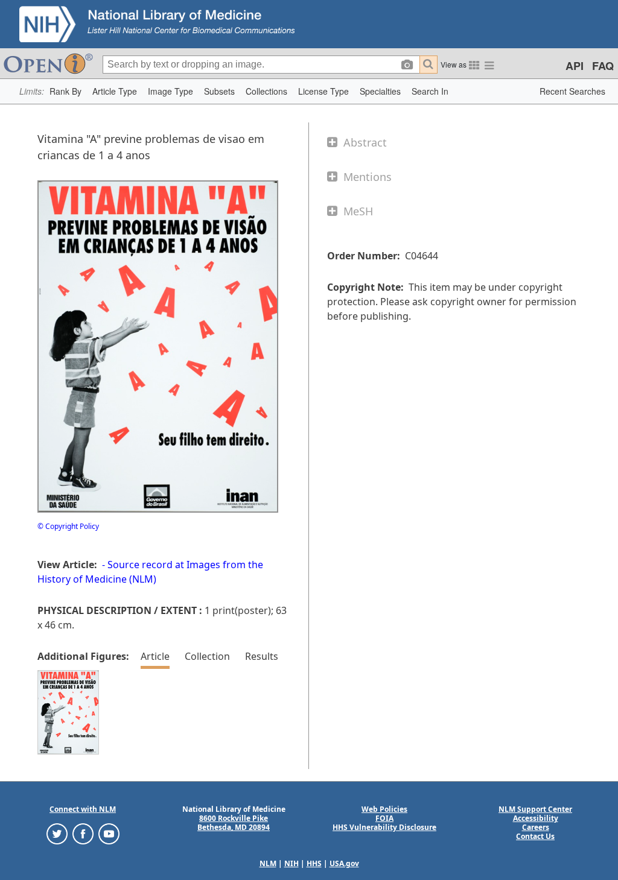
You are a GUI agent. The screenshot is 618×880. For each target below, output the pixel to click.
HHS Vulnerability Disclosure (384, 827)
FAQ (603, 66)
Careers (535, 827)
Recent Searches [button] (572, 91)
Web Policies (384, 809)
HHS (314, 863)
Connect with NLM (82, 809)
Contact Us (535, 836)
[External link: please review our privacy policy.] (57, 833)
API (574, 66)
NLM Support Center (535, 809)
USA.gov (344, 863)
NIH (291, 863)
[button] (65, 91)
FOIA (384, 818)
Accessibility (535, 818)
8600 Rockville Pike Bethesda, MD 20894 (233, 822)
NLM (268, 863)
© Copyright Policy (68, 526)
